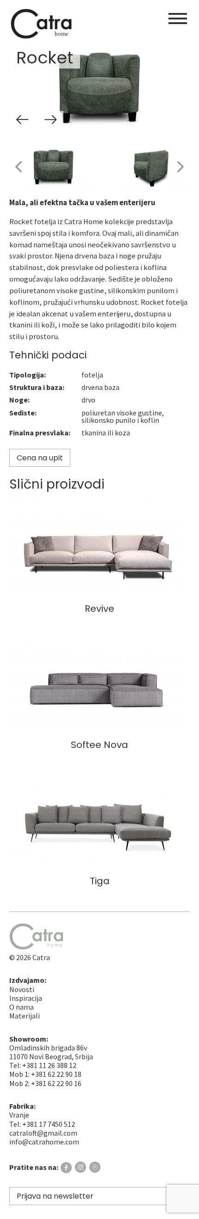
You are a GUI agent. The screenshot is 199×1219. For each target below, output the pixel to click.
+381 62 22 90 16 (56, 1083)
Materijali (24, 1015)
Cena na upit (40, 457)
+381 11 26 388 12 (49, 1065)
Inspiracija (25, 998)
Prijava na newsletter (55, 1196)
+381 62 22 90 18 (56, 1074)
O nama (21, 1007)
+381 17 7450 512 (48, 1124)
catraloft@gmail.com (43, 1132)
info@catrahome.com (44, 1141)
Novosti (21, 989)
